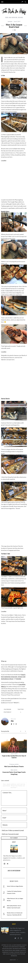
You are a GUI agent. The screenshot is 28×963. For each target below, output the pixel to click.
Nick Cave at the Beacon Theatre (14, 765)
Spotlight (10, 21)
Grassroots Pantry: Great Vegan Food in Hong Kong (14, 772)
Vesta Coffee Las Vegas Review (15, 886)
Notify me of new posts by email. (10, 834)
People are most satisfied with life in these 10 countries (14, 756)
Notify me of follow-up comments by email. (13, 830)
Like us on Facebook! (14, 871)
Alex (15, 30)
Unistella (18, 679)
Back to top (13, 959)
